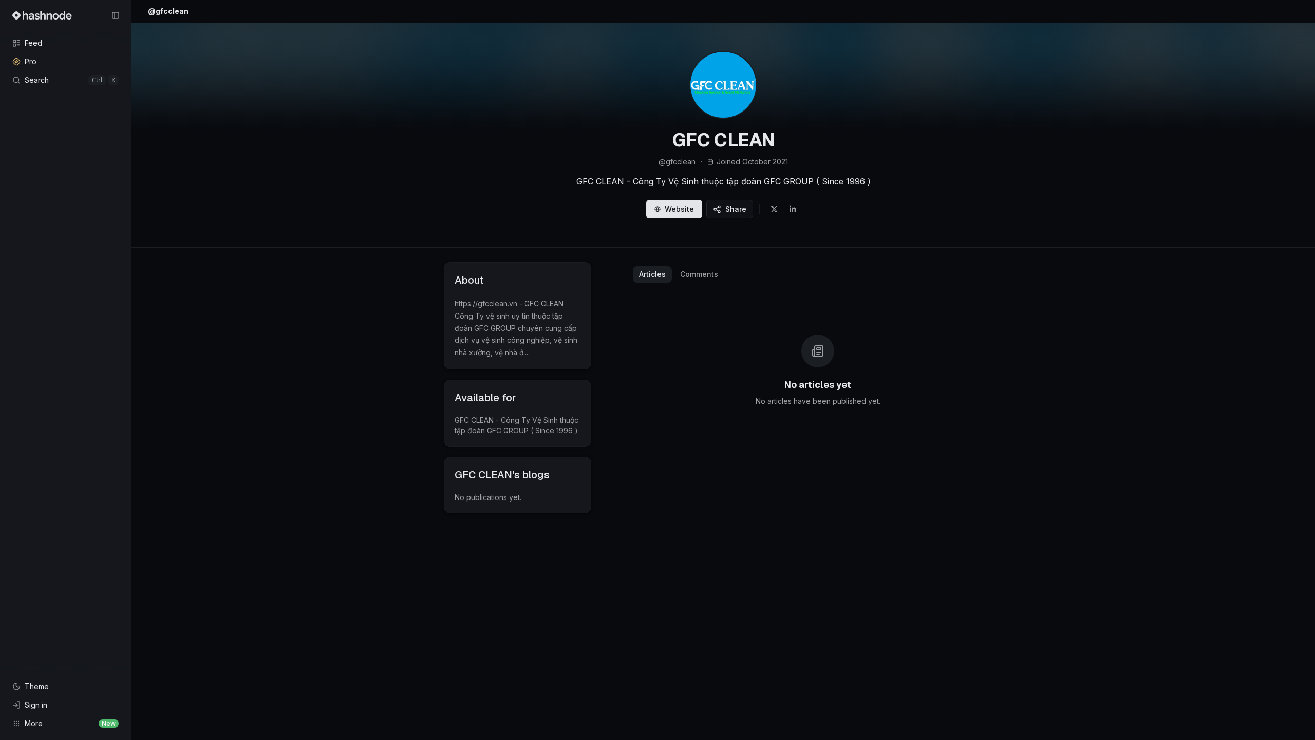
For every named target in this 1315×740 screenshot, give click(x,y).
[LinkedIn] (792, 209)
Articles (652, 274)
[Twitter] (774, 209)
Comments (699, 274)
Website (679, 209)
